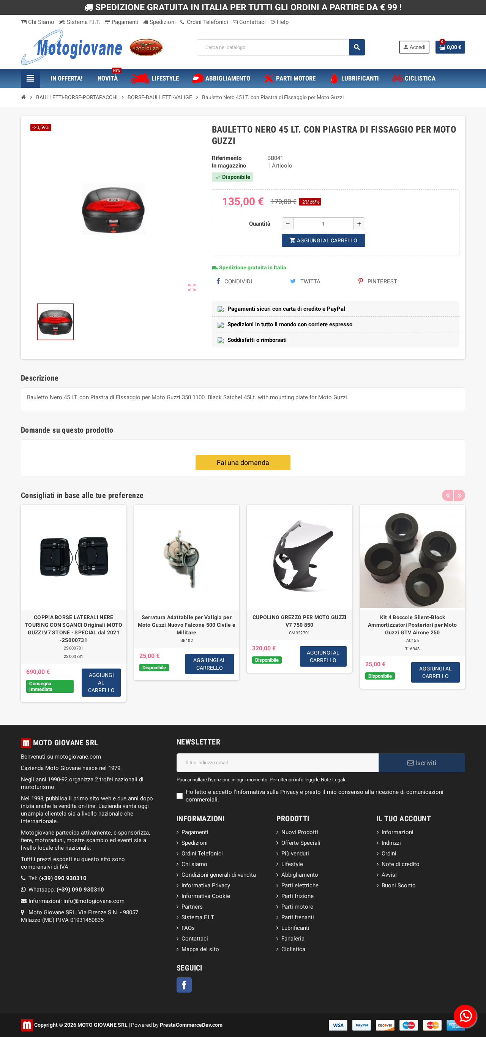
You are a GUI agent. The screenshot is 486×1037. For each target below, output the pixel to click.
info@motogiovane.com (94, 901)
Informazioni (397, 832)
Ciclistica (293, 949)
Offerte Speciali (300, 842)
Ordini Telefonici (206, 22)
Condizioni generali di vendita (218, 874)
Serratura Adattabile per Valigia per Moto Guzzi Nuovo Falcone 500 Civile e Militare (186, 624)
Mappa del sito (200, 949)
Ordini (389, 853)
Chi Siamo (40, 22)
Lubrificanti (295, 928)
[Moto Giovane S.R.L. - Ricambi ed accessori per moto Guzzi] (92, 46)
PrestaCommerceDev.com (191, 1024)
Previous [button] (447, 495)
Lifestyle (292, 864)
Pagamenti (124, 22)
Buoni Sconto (399, 885)
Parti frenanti (297, 917)
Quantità (259, 223)
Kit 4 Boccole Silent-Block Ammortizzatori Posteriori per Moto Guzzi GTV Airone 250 (412, 624)
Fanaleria (293, 938)
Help (279, 22)
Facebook (184, 985)
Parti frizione (297, 896)
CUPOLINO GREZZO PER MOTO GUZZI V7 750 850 (299, 621)
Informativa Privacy (205, 885)
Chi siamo (194, 864)
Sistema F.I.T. (82, 22)
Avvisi (389, 874)
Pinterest (381, 281)
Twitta (309, 281)
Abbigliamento (299, 874)
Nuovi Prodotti (299, 832)
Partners (192, 906)
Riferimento (226, 158)
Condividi (237, 281)
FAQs (188, 928)
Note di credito (401, 864)
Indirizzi (391, 842)
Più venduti (295, 853)
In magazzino (229, 165)
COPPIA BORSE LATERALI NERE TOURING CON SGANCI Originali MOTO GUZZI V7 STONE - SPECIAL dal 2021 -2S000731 (73, 628)
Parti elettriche (300, 885)
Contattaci (252, 22)
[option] (73, 603)
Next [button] (459, 495)
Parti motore (297, 906)
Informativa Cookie (205, 896)
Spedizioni (162, 22)
